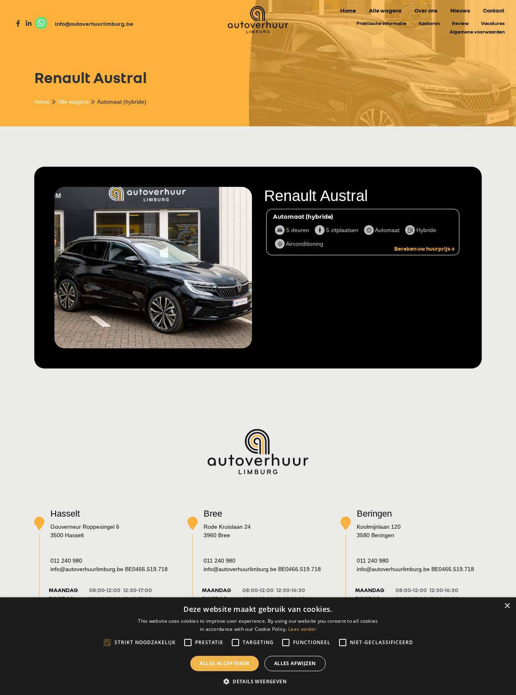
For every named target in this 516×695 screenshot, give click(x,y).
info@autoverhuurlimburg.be (94, 23)
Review (460, 23)
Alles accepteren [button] (224, 663)
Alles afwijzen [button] (295, 663)
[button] (258, 681)
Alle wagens (385, 10)
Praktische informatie (381, 23)
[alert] (258, 646)
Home (348, 10)
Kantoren (429, 23)
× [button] (507, 606)
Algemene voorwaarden (477, 32)
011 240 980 (66, 560)
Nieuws (460, 10)
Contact (493, 10)
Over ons (425, 10)
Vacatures (493, 23)
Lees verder (302, 629)
